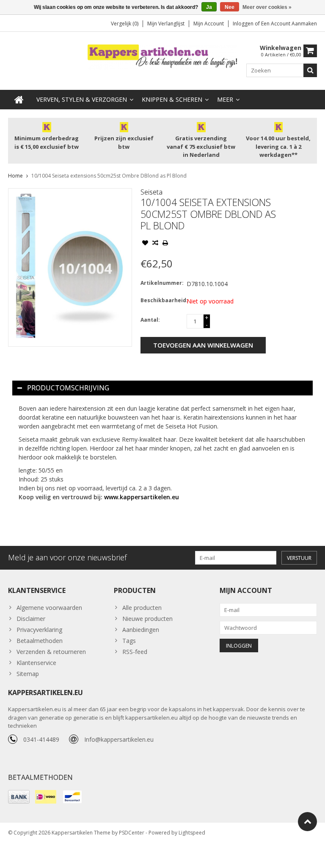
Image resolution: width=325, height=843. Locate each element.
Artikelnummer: (161, 283)
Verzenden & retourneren (51, 652)
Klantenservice (36, 663)
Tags (129, 641)
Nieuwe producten (147, 619)
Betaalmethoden (40, 641)
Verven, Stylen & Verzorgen (81, 99)
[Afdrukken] (165, 244)
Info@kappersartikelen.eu (119, 739)
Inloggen (244, 23)
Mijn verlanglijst (166, 23)
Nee (229, 7)
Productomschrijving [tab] (68, 387)
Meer (225, 99)
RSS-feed (134, 652)
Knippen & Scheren (172, 99)
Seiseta (151, 192)
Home (15, 175)
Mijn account (208, 23)
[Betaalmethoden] (19, 797)
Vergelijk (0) (124, 23)
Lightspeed (192, 832)
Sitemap (28, 674)
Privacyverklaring (39, 630)
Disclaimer (31, 619)
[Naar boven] (307, 821)
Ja (209, 7)
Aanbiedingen (140, 630)
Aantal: (150, 319)
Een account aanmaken (289, 23)
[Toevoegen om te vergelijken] (155, 244)
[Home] (19, 99)
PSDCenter (131, 832)
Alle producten (142, 608)
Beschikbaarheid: (161, 300)
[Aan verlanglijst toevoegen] (145, 244)
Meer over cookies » (267, 7)
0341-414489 (41, 739)
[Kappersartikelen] (163, 57)
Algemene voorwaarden (49, 608)
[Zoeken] (310, 70)
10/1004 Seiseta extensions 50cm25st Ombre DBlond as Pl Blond (109, 175)
